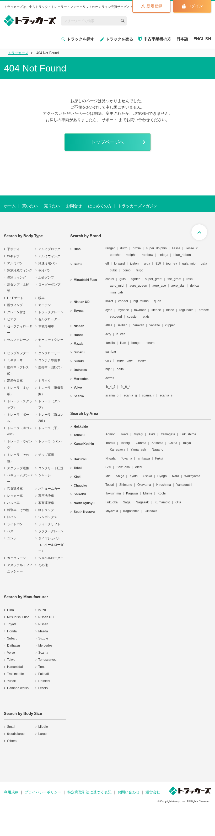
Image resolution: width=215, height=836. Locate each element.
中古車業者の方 (157, 39)
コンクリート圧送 (50, 468)
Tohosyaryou (47, 660)
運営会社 (153, 792)
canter (109, 279)
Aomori (110, 434)
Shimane (125, 485)
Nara (175, 476)
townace (140, 310)
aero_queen (138, 285)
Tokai (78, 468)
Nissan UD (46, 617)
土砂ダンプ (46, 277)
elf (107, 263)
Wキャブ (13, 256)
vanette (154, 325)
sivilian (122, 325)
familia (110, 343)
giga (147, 263)
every (142, 360)
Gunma (141, 443)
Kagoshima (131, 511)
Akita (151, 434)
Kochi (162, 493)
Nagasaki (142, 502)
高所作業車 (15, 381)
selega (163, 255)
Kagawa (132, 493)
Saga (127, 502)
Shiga (120, 476)
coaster (132, 316)
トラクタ (44, 381)
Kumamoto (162, 502)
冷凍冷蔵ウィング (19, 270)
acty (108, 334)
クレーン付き (16, 312)
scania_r (148, 395)
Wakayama (192, 476)
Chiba (173, 443)
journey (171, 263)
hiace (170, 310)
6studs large (16, 734)
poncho (115, 255)
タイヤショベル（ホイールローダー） (50, 544)
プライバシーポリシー (43, 792)
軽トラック (46, 510)
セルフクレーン (18, 340)
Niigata (110, 458)
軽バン (12, 517)
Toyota (12, 624)
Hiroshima (163, 485)
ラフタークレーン (50, 531)
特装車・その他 (18, 510)
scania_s (166, 395)
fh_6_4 (126, 387)
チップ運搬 (46, 455)
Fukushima (188, 434)
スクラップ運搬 (18, 468)
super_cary (125, 360)
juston (134, 263)
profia (137, 248)
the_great (174, 279)
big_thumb (141, 301)
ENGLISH (202, 39)
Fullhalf (43, 674)
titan (123, 343)
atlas (108, 325)
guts (123, 279)
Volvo (11, 652)
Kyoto (134, 476)
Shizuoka (123, 467)
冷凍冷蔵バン (47, 263)
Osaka (147, 476)
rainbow (147, 255)
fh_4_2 (110, 387)
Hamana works (18, 688)
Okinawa (151, 511)
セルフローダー (49, 319)
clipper (170, 325)
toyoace (123, 310)
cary (108, 360)
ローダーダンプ (49, 284)
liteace (156, 310)
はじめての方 (100, 206)
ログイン (195, 6)
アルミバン (15, 263)
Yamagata (168, 434)
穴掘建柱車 (15, 489)
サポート (109, 119)
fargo (139, 270)
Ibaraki (110, 443)
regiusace (186, 310)
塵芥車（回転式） (50, 367)
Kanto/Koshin (84, 444)
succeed (116, 316)
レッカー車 (15, 496)
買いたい (30, 206)
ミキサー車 (15, 360)
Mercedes (45, 645)
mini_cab (116, 292)
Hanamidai (15, 667)
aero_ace (159, 285)
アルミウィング (49, 256)
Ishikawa (143, 458)
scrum (150, 343)
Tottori (109, 485)
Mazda (43, 631)
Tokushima (113, 493)
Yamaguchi (184, 485)
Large (42, 734)
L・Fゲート (15, 298)
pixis (146, 316)
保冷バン (44, 270)
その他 (43, 565)
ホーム (10, 206)
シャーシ (44, 475)
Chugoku (80, 485)
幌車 (41, 298)
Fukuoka (111, 502)
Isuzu (42, 610)
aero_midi (117, 285)
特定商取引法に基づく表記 (89, 792)
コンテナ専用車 (49, 360)
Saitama (157, 443)
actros (109, 378)
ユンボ (12, 538)
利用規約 (11, 792)
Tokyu (11, 660)
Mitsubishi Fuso (18, 617)
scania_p (112, 395)
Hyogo (162, 476)
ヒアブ (12, 319)
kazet (109, 301)
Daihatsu (13, 645)
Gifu (108, 467)
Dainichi (44, 681)
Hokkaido (81, 427)
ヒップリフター (18, 353)
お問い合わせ (128, 792)
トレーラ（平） (49, 428)
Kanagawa (117, 449)
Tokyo (186, 443)
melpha (131, 255)
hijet (108, 369)
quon (157, 301)
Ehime (147, 493)
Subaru (12, 638)
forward (119, 263)
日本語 (182, 39)
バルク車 (13, 503)
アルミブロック (49, 249)
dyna (108, 310)
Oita (178, 502)
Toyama (126, 458)
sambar (110, 351)
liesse (176, 248)
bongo (136, 343)
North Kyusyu (84, 503)
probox (204, 310)
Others (43, 688)
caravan (138, 325)
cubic (113, 270)
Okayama (144, 485)
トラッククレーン (50, 312)
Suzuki (43, 638)
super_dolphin (156, 248)
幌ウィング (15, 305)
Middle (43, 727)
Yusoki (12, 681)
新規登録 (154, 6)
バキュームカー (49, 489)
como (127, 270)
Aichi (138, 467)
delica (194, 285)
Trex (41, 667)
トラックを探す (80, 39)
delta (120, 369)
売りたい (52, 206)
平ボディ (13, 249)
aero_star (178, 285)
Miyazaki (111, 511)
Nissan (43, 624)
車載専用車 (46, 326)
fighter (135, 279)
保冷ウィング (16, 277)
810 (158, 263)
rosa (189, 279)
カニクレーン (16, 558)
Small (11, 727)
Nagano (157, 449)
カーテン (44, 305)
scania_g (130, 395)
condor (123, 301)
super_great (153, 279)
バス (10, 531)
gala (204, 263)
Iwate (124, 434)
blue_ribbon (182, 255)
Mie (108, 476)
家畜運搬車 (46, 503)
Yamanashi (139, 449)
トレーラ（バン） (50, 441)
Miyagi (138, 434)
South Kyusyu (84, 512)
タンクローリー (49, 353)
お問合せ (74, 206)
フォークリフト (49, 524)
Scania (43, 652)
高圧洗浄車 (46, 496)
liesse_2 (192, 248)
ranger (110, 248)
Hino (10, 610)
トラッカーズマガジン (137, 206)
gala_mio (189, 263)
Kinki (77, 477)
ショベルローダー (50, 558)
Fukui (159, 458)
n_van (120, 334)
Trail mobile (15, 674)
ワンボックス (47, 517)
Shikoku (80, 494)
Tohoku (79, 435)
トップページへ (107, 142)
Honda (12, 631)
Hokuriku (80, 459)
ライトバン (15, 524)
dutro (123, 248)
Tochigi (125, 443)
